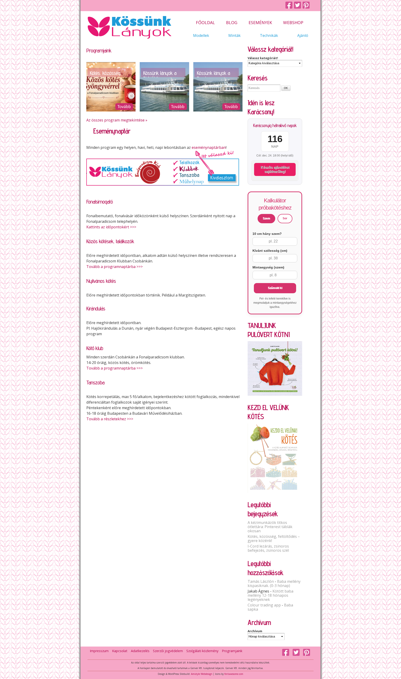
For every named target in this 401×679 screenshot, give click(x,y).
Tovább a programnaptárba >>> (114, 266)
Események (260, 22)
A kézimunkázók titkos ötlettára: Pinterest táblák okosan (270, 526)
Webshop (293, 22)
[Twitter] (298, 5)
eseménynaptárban (209, 147)
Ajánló (302, 35)
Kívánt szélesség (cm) (269, 250)
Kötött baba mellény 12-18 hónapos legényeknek (270, 595)
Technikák (269, 35)
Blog (231, 22)
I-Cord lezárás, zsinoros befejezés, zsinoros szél (268, 548)
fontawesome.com (233, 674)
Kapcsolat (119, 651)
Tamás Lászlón (261, 581)
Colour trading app (264, 605)
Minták (234, 35)
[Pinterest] (307, 5)
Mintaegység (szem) (268, 267)
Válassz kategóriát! (263, 58)
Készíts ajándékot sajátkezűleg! (275, 169)
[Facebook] (289, 5)
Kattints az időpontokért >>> (111, 227)
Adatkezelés (140, 651)
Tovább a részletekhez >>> (109, 418)
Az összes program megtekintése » (116, 120)
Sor (285, 218)
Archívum (255, 631)
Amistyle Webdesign (201, 674)
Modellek (201, 35)
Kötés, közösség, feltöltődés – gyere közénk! (274, 538)
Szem (266, 218)
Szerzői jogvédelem (168, 651)
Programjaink (232, 651)
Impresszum (99, 651)
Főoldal (205, 22)
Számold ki (275, 288)
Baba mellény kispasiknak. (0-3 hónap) (274, 583)
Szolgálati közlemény (202, 651)
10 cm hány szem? (267, 234)
